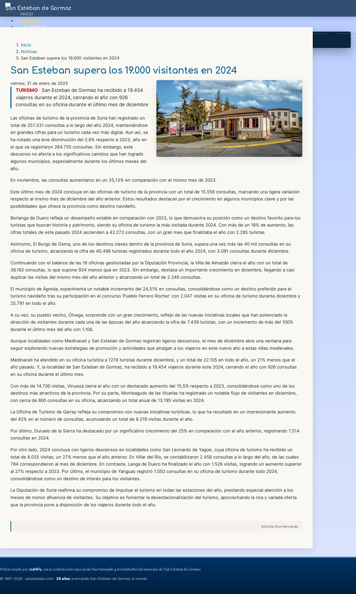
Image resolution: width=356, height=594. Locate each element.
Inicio (26, 14)
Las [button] (33, 27)
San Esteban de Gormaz (38, 8)
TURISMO (27, 90)
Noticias (30, 20)
